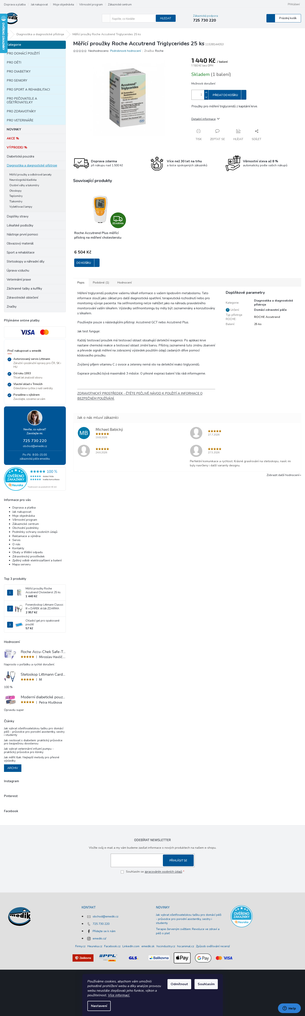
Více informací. (119, 995)
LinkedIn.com (130, 946)
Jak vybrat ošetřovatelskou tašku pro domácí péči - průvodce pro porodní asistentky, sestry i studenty (34, 731)
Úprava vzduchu (18, 270)
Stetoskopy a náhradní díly (25, 261)
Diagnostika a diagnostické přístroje (32, 165)
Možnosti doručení (203, 84)
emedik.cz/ (99, 939)
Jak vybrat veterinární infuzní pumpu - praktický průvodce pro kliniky (29, 750)
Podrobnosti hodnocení (125, 51)
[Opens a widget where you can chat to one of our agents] (289, 1008)
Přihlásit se (178, 860)
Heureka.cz (94, 946)
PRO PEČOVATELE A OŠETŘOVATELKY (22, 100)
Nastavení (99, 1006)
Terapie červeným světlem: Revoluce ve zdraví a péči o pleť (187, 931)
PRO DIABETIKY (19, 71)
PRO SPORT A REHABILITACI (28, 89)
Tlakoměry (15, 201)
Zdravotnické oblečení (22, 297)
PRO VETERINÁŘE (20, 120)
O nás (16, 544)
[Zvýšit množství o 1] (206, 92)
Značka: (154, 51)
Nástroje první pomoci (22, 234)
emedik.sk (147, 946)
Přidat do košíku (225, 95)
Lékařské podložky (20, 225)
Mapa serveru (21, 564)
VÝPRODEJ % (17, 147)
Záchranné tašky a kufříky (24, 288)
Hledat (165, 18)
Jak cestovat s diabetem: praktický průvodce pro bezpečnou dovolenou (33, 742)
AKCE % (13, 138)
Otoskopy (15, 191)
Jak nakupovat (39, 5)
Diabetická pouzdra (20, 156)
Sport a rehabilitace (21, 252)
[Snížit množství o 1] (206, 97)
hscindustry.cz (166, 946)
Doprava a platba (15, 5)
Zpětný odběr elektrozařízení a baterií (37, 560)
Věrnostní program (91, 5)
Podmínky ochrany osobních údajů (34, 532)
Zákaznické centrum (120, 5)
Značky (12, 306)
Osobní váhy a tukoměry (24, 185)
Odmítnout (179, 984)
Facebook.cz (112, 946)
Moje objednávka (63, 5)
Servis (16, 540)
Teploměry (16, 196)
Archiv (12, 768)
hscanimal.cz (185, 946)
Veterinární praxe (19, 279)
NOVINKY (14, 129)
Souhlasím (206, 984)
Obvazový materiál (20, 243)
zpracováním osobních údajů (163, 872)
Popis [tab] (80, 283)
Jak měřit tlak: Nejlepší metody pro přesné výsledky (31, 759)
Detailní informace (203, 119)
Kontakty (18, 548)
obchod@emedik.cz (35, 446)
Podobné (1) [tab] (101, 283)
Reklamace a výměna (26, 536)
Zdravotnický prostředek (28, 556)
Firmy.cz (80, 946)
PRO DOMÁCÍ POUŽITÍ (23, 53)
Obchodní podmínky (25, 528)
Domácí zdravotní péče (270, 310)
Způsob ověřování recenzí (213, 946)
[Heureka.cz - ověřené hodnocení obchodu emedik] (35, 479)
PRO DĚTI (14, 62)
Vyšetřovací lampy (20, 207)
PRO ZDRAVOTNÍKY (21, 111)
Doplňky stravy (18, 216)
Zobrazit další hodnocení (283, 475)
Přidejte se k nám (104, 931)
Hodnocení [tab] (124, 283)
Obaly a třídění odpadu (27, 552)
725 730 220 (35, 440)
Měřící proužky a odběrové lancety (30, 175)
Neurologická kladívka (22, 180)
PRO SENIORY (17, 80)
